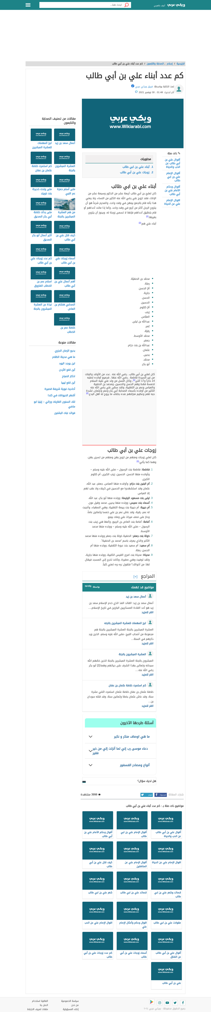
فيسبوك (163, 795)
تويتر (150, 795)
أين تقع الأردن (67, 370)
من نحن (75, 1005)
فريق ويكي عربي (144, 86)
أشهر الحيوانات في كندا (61, 395)
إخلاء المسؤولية (71, 1009)
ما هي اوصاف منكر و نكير (132, 736)
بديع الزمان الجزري (65, 350)
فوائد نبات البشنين (64, 413)
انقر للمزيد (147, 612)
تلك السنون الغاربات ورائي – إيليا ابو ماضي (54, 404)
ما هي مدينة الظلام (63, 357)
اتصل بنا (44, 1005)
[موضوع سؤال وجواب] (88, 586)
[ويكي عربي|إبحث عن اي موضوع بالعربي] (176, 5)
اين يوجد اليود (67, 363)
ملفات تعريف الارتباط (37, 1009)
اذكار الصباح (68, 376)
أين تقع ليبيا (68, 382)
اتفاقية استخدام (40, 1001)
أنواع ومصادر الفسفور (135, 765)
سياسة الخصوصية (70, 1001)
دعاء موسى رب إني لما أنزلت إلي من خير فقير (120, 750)
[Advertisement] (105, 37)
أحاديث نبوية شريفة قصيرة (60, 389)
